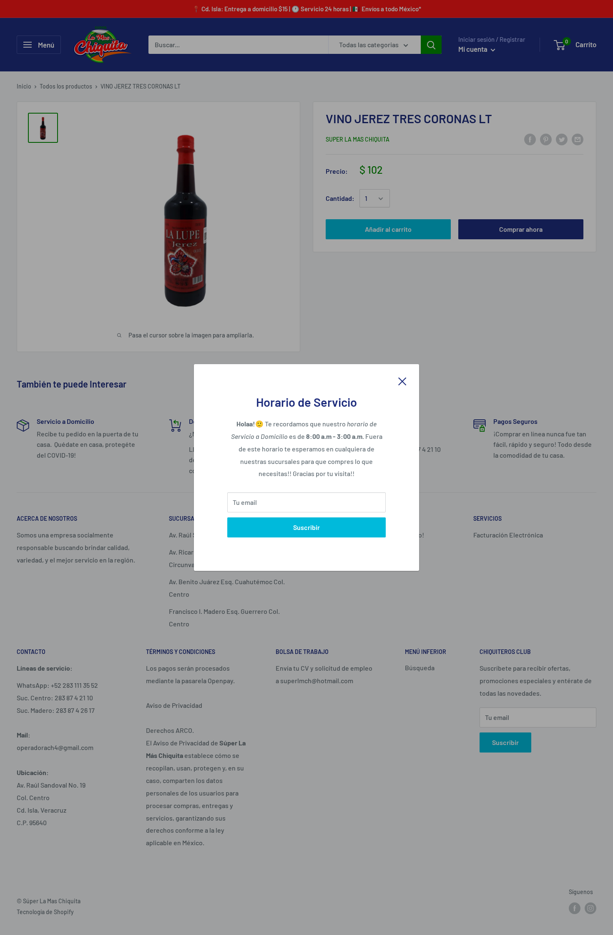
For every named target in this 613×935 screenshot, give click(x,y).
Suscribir (306, 527)
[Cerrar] (402, 380)
